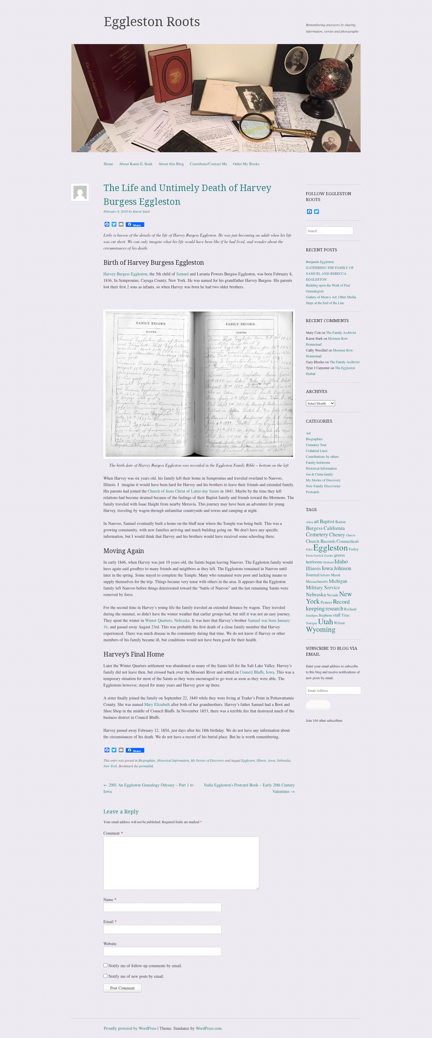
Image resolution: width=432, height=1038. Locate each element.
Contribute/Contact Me (208, 163)
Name (109, 899)
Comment (113, 833)
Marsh (335, 574)
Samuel (182, 274)
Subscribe (318, 706)
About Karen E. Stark (136, 163)
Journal (312, 574)
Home (108, 163)
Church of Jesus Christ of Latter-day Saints (183, 491)
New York (110, 766)
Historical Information (173, 760)
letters (325, 574)
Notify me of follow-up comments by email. (145, 965)
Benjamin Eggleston (320, 261)
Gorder (328, 555)
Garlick (318, 555)
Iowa (271, 760)
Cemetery (317, 534)
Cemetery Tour (316, 444)
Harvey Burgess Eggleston (125, 274)
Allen (309, 522)
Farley (354, 549)
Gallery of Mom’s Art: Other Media (331, 296)
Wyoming (321, 629)
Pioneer (326, 602)
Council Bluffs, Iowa (257, 672)
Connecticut (347, 541)
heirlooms (314, 562)
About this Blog (171, 163)
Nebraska (283, 760)
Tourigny (311, 623)
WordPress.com (209, 1028)
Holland (329, 562)
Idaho (341, 561)
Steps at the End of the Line (325, 302)
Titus (345, 615)
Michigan (338, 581)
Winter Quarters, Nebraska (167, 620)
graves (339, 555)
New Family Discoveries (323, 485)
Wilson (339, 622)
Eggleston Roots (152, 21)
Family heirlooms (318, 462)
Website (109, 943)
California (334, 527)
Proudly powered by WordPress (130, 1028)
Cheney (337, 534)
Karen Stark (141, 211)
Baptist (327, 521)
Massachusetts (317, 581)
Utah (325, 621)
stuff (337, 615)
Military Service (323, 587)
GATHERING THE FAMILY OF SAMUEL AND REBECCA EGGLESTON (330, 273)
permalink (146, 766)
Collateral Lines (317, 450)
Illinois (261, 760)
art (316, 521)
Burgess (314, 528)
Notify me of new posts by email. (136, 976)
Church (350, 535)
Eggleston (248, 760)
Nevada (332, 594)
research (334, 608)
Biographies (146, 760)
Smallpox (312, 615)
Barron (340, 521)
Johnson (342, 568)
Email (110, 921)
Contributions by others (322, 456)
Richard (350, 609)
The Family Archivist (341, 332)
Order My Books (246, 163)
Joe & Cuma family (319, 474)
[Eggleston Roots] (216, 98)
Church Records (321, 541)
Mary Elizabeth (157, 704)
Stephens (325, 615)
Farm (309, 555)
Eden (309, 549)
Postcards (312, 491)
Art (308, 433)
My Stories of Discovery (207, 760)
